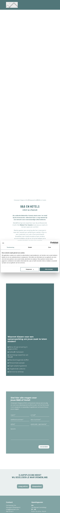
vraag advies (23, 486)
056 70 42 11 (9, 511)
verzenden (44, 447)
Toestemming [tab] (10, 247)
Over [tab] (49, 247)
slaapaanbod (37, 486)
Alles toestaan (49, 269)
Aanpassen (29, 269)
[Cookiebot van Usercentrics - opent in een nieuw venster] (51, 243)
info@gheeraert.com (12, 509)
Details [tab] (30, 247)
